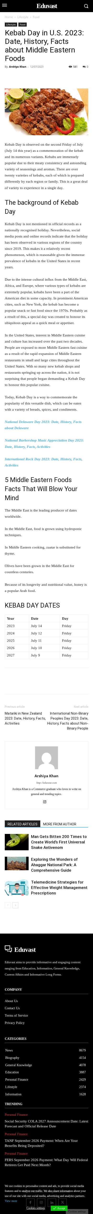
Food (36, 17)
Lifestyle (22, 17)
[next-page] (15, 905)
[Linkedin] (53, 77)
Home (9, 17)
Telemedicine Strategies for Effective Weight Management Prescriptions (59, 887)
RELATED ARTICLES (22, 824)
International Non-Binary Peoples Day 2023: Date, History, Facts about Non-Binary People (67, 720)
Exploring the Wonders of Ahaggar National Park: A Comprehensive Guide (54, 865)
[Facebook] (9, 77)
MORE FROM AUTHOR (59, 824)
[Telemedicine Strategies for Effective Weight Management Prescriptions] (17, 887)
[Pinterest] (31, 77)
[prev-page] (8, 905)
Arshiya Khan (17, 66)
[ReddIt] (64, 77)
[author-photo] (46, 769)
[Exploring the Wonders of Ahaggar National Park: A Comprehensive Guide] (17, 863)
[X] (20, 77)
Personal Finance (16, 1114)
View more (11, 1201)
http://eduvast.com (46, 782)
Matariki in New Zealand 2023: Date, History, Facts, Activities (25, 718)
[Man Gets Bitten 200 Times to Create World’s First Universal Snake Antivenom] (17, 842)
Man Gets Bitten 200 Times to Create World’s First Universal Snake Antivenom (59, 842)
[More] (76, 77)
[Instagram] (47, 802)
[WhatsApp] (42, 77)
